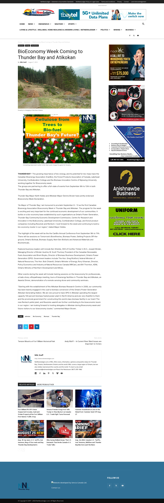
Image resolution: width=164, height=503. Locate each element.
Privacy (119, 2)
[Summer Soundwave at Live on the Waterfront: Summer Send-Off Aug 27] (88, 399)
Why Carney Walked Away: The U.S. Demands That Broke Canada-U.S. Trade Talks (59, 442)
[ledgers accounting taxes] (127, 144)
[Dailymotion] (37, 373)
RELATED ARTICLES (26, 385)
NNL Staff (23, 62)
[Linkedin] (36, 326)
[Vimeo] (58, 373)
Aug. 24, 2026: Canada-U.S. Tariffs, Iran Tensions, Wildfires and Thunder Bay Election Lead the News (88, 442)
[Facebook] (130, 35)
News (30, 24)
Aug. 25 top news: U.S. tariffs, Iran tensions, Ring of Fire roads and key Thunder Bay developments (30, 442)
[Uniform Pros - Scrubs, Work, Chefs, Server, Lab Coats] (127, 222)
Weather (59, 24)
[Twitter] (134, 35)
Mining (117, 30)
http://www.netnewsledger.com (44, 358)
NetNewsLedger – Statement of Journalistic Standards (56, 2)
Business (130, 30)
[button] (143, 24)
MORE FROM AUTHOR (45, 385)
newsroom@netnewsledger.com (74, 488)
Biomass (46, 316)
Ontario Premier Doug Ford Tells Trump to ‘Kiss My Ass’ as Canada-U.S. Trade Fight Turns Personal (59, 412)
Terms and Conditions (108, 2)
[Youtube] (138, 35)
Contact (126, 2)
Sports (71, 24)
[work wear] (127, 103)
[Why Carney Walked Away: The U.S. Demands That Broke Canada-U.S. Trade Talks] (60, 429)
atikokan (27, 316)
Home (22, 24)
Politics (104, 30)
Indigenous (43, 24)
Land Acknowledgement (138, 2)
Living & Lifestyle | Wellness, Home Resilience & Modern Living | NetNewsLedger (57, 30)
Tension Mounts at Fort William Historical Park (36, 341)
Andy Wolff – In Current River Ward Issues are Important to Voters (83, 342)
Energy (28, 45)
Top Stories (35, 45)
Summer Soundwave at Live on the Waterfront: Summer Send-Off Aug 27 (88, 412)
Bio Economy (37, 316)
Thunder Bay (56, 316)
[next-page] (23, 449)
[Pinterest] (31, 326)
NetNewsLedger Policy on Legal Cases (87, 2)
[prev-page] (19, 449)
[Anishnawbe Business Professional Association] (127, 184)
